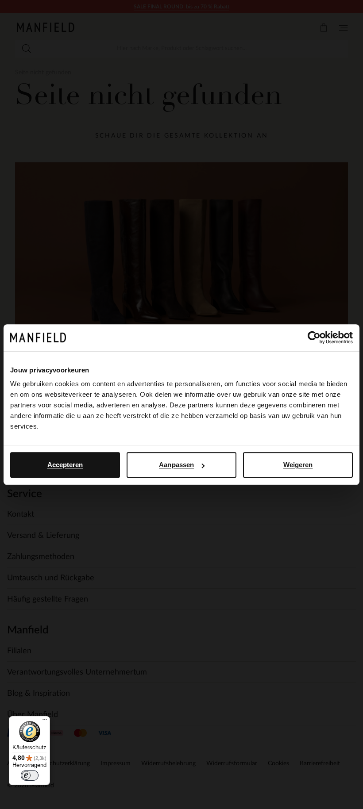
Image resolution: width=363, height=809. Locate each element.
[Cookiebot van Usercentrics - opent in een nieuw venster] (314, 337)
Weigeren (298, 464)
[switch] (30, 775)
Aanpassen (176, 464)
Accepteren (65, 464)
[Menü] (44, 721)
